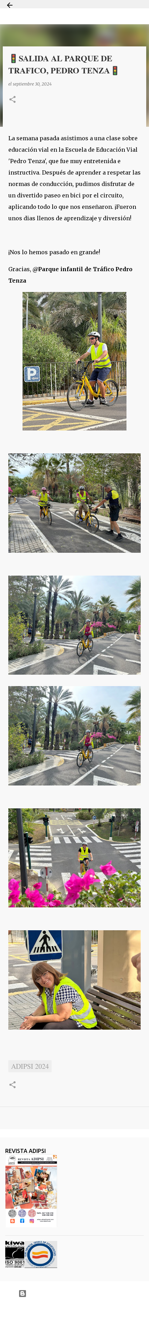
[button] (12, 100)
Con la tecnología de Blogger (79, 1293)
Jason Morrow (98, 1310)
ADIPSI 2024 (30, 1066)
